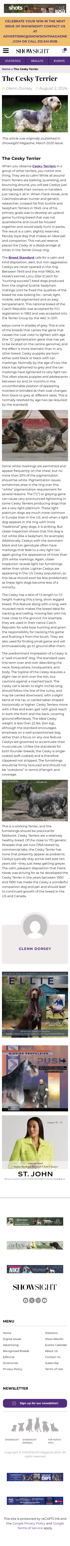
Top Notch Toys (54, 1441)
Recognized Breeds (16, 1351)
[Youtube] (44, 1300)
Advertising (11, 1345)
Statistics (51, 1333)
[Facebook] (25, 1300)
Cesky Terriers (44, 166)
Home (6, 69)
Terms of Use (54, 1369)
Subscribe (52, 1363)
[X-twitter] (31, 1300)
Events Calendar (56, 1345)
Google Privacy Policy (29, 1523)
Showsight (12, 1439)
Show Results (54, 1339)
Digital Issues (12, 1339)
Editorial (8, 1357)
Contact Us (52, 1357)
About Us (51, 1351)
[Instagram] (38, 1300)
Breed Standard (21, 257)
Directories (10, 1363)
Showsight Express (29, 1441)
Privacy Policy (12, 1369)
